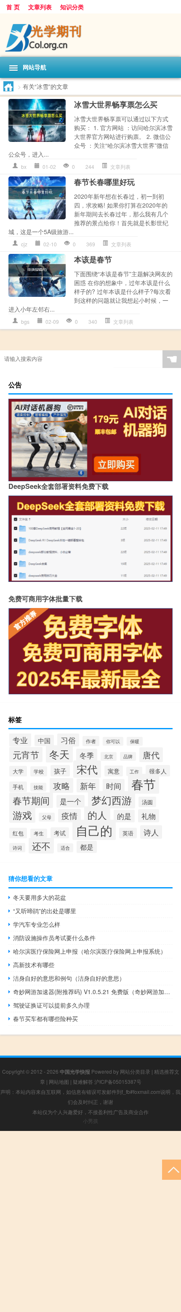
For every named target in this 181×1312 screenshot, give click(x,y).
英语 (127, 833)
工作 (134, 771)
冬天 (59, 754)
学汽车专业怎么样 (36, 924)
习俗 (68, 740)
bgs (25, 321)
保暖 (134, 741)
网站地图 (59, 1081)
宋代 (87, 769)
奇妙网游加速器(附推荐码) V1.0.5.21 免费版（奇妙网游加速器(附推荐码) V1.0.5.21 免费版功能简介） (93, 991)
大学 (18, 771)
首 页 (13, 7)
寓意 (114, 771)
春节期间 (31, 800)
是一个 (70, 801)
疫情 (69, 815)
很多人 (158, 770)
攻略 (61, 785)
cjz (24, 244)
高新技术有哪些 (33, 964)
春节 (143, 783)
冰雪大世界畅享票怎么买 (115, 104)
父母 (46, 817)
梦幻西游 (111, 799)
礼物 (148, 816)
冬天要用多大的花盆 (39, 897)
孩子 (60, 770)
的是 (124, 816)
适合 (65, 848)
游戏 (22, 814)
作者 (91, 741)
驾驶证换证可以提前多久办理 (51, 1005)
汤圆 (147, 802)
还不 (41, 845)
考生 (39, 833)
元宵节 (26, 754)
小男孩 (90, 1120)
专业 (20, 739)
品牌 (128, 756)
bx (24, 166)
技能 (38, 787)
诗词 (17, 847)
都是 (86, 847)
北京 (108, 756)
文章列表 (40, 7)
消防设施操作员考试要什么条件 (54, 937)
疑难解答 (83, 1081)
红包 (18, 833)
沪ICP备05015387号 (117, 1081)
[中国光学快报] (90, 35)
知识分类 (72, 7)
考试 (60, 833)
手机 (18, 787)
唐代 (151, 755)
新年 (88, 785)
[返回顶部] (171, 1169)
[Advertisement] (90, 1221)
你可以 (113, 741)
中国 (44, 740)
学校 (39, 771)
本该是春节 (93, 259)
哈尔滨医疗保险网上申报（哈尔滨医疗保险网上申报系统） (89, 951)
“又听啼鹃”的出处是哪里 (44, 911)
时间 (113, 785)
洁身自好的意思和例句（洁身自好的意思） (69, 978)
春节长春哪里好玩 (104, 181)
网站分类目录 (135, 1071)
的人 (97, 815)
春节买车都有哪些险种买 (45, 1018)
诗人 (151, 832)
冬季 (87, 755)
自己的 (94, 830)
